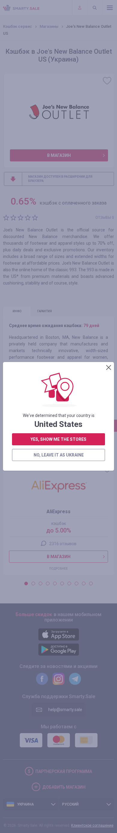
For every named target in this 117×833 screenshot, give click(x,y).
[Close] (108, 367)
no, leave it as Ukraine (59, 455)
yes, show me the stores (58, 439)
